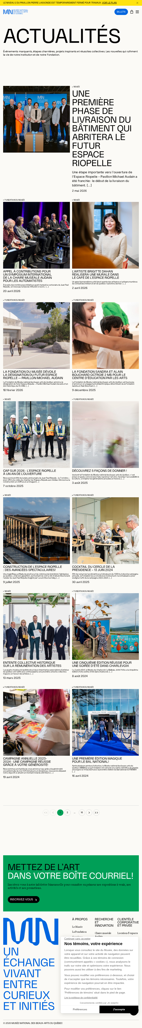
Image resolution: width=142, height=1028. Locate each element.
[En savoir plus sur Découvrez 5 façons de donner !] (105, 434)
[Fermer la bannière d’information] (137, 2)
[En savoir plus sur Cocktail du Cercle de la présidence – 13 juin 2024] (105, 530)
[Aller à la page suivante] (89, 812)
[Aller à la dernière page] (96, 812)
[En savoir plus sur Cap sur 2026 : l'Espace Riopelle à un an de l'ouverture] (36, 434)
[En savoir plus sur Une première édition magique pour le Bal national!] (105, 722)
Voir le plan (109, 3)
